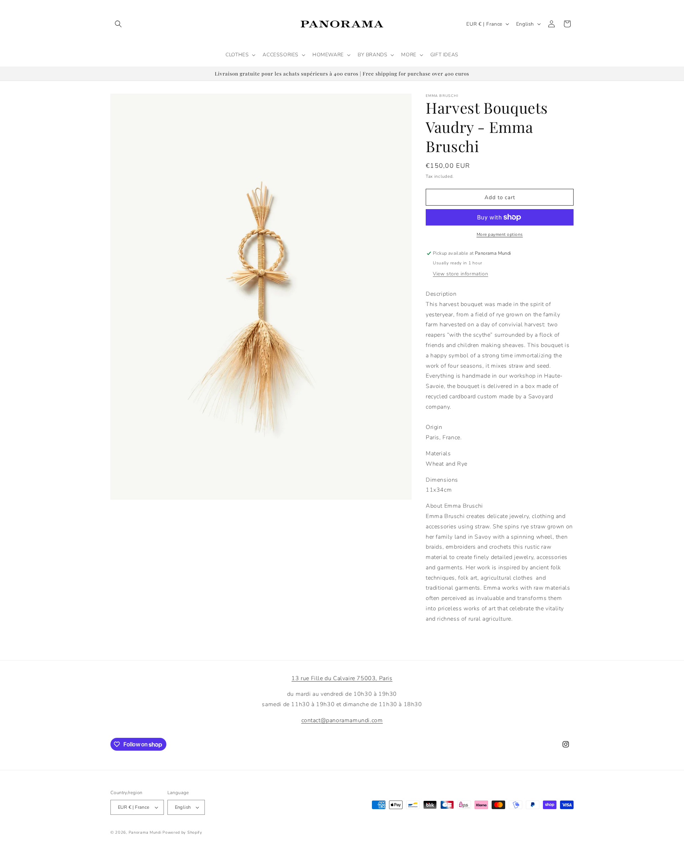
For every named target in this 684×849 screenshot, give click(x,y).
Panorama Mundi (145, 832)
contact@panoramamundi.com (342, 720)
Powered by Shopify (182, 832)
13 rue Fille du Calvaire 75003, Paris (341, 678)
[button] (118, 24)
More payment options (500, 234)
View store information (460, 273)
